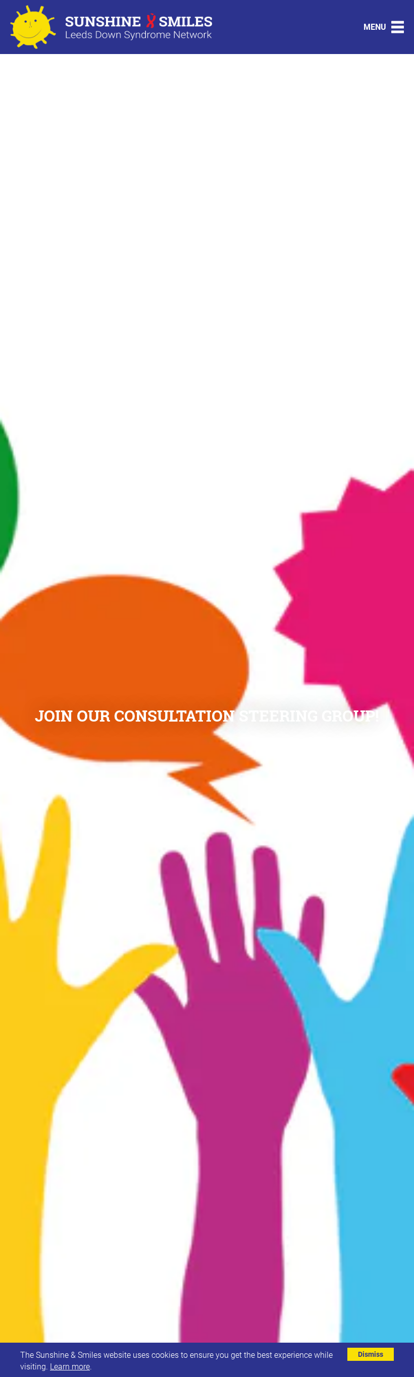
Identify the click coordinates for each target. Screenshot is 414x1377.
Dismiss (370, 1354)
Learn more (70, 1366)
